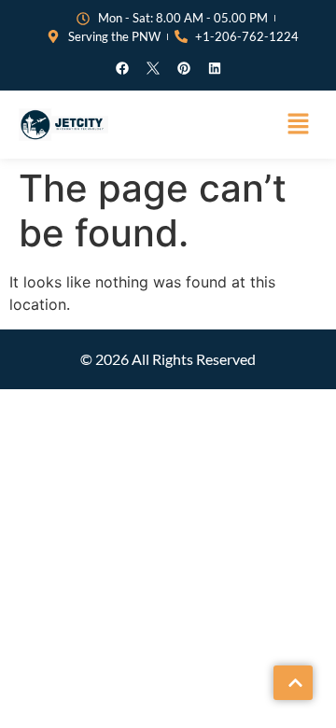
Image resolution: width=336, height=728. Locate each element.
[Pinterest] (184, 68)
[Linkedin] (215, 68)
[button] (298, 125)
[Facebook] (122, 68)
